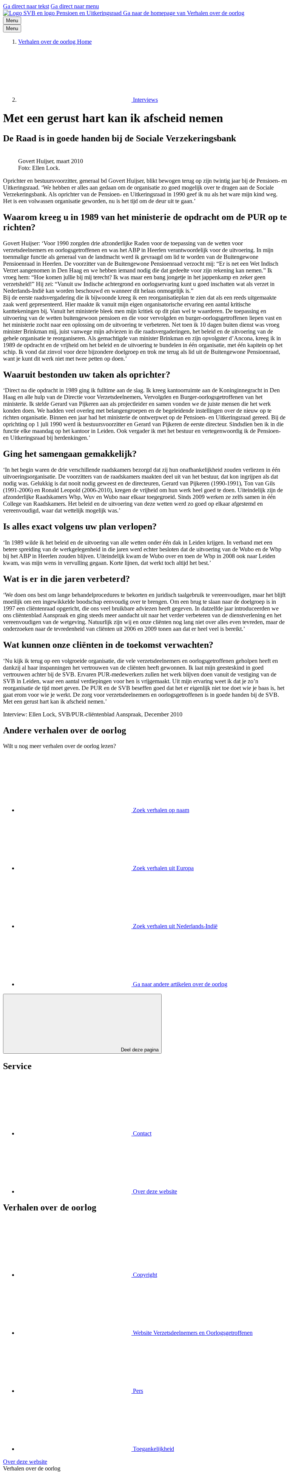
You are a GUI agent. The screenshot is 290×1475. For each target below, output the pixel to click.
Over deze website (25, 1461)
